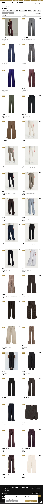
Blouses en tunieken (23, 10)
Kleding (6, 6)
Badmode (11, 10)
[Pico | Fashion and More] (17, 3)
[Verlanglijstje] (37, 3)
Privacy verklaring (23, 503)
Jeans (38, 10)
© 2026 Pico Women (5, 503)
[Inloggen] (39, 3)
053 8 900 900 (4, 493)
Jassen (34, 10)
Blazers (16, 10)
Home (3, 6)
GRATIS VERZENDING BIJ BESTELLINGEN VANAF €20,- (22, 0)
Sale (7, 10)
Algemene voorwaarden (14, 503)
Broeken (9, 6)
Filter (8, 13)
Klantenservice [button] (39, 0)
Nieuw (4, 10)
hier (14, 499)
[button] (40, 3)
